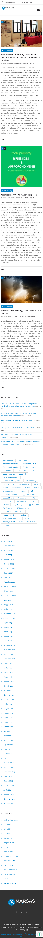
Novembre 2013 (9, 799)
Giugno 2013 (8, 803)
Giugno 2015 (8, 781)
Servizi (6, 879)
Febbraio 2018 (9, 681)
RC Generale (7, 508)
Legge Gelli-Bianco (28, 494)
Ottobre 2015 (8, 767)
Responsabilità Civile (11, 856)
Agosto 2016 (8, 745)
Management (23, 498)
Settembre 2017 (9, 700)
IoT (32, 491)
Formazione (16, 488)
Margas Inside (9, 843)
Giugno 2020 (8, 600)
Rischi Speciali (9, 865)
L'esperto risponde (10, 494)
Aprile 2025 (8, 555)
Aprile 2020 (8, 609)
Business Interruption (10, 467)
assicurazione (8, 460)
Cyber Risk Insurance (10, 477)
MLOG (6, 847)
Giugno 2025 (8, 550)
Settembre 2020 (10, 596)
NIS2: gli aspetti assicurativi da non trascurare (17, 427)
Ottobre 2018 (8, 654)
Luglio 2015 (8, 776)
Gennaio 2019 (9, 641)
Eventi (5, 488)
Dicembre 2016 (9, 736)
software (6, 525)
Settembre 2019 (9, 618)
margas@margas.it (27, 2)
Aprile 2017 (8, 718)
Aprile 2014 (8, 790)
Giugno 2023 (8, 573)
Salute (27, 518)
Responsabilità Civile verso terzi (14, 515)
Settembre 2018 (9, 659)
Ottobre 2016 (8, 740)
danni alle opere (9, 484)
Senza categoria (10, 874)
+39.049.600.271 (10, 2)
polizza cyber (22, 501)
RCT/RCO (7, 512)
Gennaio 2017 (9, 731)
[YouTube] (26, 912)
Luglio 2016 (8, 749)
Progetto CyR (18, 505)
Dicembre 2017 (9, 690)
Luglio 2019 (8, 623)
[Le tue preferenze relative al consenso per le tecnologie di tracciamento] (39, 934)
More (2, 139)
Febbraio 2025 (9, 559)
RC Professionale (23, 508)
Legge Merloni (8, 498)
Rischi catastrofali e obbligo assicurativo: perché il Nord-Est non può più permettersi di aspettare (20, 57)
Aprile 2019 (8, 627)
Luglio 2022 (8, 577)
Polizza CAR (7, 501)
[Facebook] (16, 912)
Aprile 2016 (8, 754)
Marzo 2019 (8, 632)
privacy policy (6, 934)
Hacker (36, 488)
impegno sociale (9, 491)
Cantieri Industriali (29, 467)
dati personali (24, 484)
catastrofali (7, 471)
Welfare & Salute (10, 883)
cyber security (31, 481)
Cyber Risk (7, 825)
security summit (9, 522)
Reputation (19, 512)
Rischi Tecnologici (10, 870)
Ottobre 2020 (9, 591)
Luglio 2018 (8, 668)
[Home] (8, 9)
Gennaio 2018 (9, 686)
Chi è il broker (21, 471)
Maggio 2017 (8, 713)
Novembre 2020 (10, 586)
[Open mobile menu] (39, 10)
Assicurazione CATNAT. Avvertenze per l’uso (20, 194)
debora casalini (17, 63)
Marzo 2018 (8, 677)
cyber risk (22, 474)
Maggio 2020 (8, 605)
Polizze (33, 501)
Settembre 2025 (10, 546)
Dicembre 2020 (9, 582)
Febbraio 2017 (9, 727)
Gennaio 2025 (9, 564)
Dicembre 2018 (9, 645)
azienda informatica (10, 464)
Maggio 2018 (8, 672)
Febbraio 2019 (9, 636)
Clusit (32, 471)
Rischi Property (9, 861)
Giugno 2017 (8, 709)
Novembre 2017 (9, 695)
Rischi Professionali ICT (11, 518)
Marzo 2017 (8, 722)
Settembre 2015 (9, 772)
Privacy (5, 505)
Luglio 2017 (8, 704)
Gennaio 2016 (9, 763)
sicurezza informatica (27, 522)
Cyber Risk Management (12, 481)
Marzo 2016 (8, 758)
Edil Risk (7, 834)
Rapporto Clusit (33, 505)
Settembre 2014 (9, 785)
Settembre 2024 (10, 568)
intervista (23, 491)
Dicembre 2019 (9, 614)
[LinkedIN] (21, 912)
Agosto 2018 (8, 663)
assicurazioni (22, 460)
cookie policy (18, 934)
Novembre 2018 (9, 650)
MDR (34, 498)
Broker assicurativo (29, 464)
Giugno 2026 (8, 541)
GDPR (27, 488)
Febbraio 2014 (9, 794)
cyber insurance (9, 474)
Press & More (8, 852)
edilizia (36, 484)
